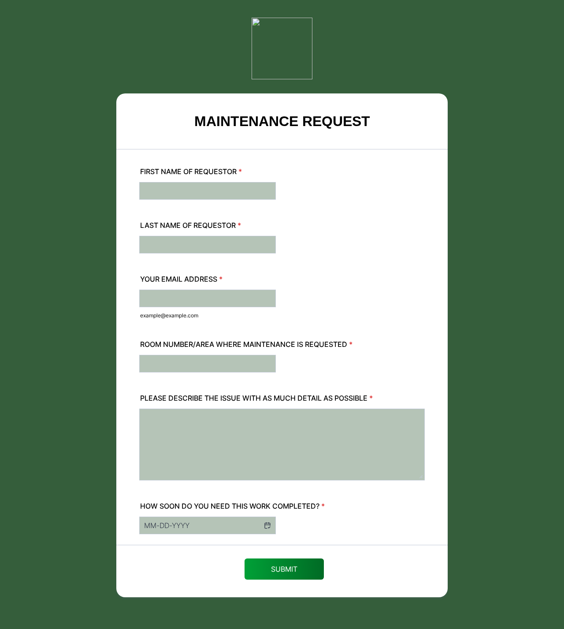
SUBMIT (284, 569)
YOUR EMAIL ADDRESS (181, 279)
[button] (267, 525)
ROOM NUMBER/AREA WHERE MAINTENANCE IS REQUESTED (246, 344)
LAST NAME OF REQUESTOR (190, 225)
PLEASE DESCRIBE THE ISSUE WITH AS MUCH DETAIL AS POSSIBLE (256, 398)
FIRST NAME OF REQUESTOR (191, 171)
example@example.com (169, 315)
